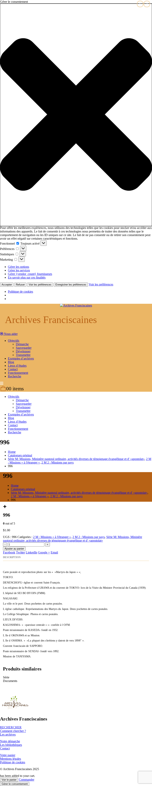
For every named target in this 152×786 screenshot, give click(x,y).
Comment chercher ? (13, 731)
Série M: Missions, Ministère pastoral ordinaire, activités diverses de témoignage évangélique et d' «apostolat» (72, 538)
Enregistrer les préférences (70, 284)
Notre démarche (10, 741)
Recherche (14, 376)
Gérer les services (19, 270)
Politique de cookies (20, 291)
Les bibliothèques (11, 744)
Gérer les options (18, 266)
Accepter (7, 284)
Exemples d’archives (21, 358)
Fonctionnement (18, 372)
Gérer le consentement (15, 783)
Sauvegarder (23, 347)
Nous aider (10, 334)
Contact (13, 369)
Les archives (8, 734)
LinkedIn (31, 552)
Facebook (9, 552)
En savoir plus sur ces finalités (27, 277)
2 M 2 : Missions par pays (88, 537)
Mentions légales (10, 758)
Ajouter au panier (14, 548)
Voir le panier (9, 779)
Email (54, 552)
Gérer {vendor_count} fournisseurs (30, 274)
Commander (26, 779)
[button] (76, 115)
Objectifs (13, 340)
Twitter (20, 552)
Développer (23, 351)
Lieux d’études (17, 365)
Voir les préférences (40, 284)
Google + (44, 552)
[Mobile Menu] (1, 383)
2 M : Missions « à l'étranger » (52, 537)
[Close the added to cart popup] (147, 4)
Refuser (20, 284)
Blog (11, 362)
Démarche (22, 344)
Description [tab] (12, 557)
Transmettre (23, 355)
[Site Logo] (76, 305)
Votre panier (7, 755)
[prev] (140, 4)
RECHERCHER (11, 727)
